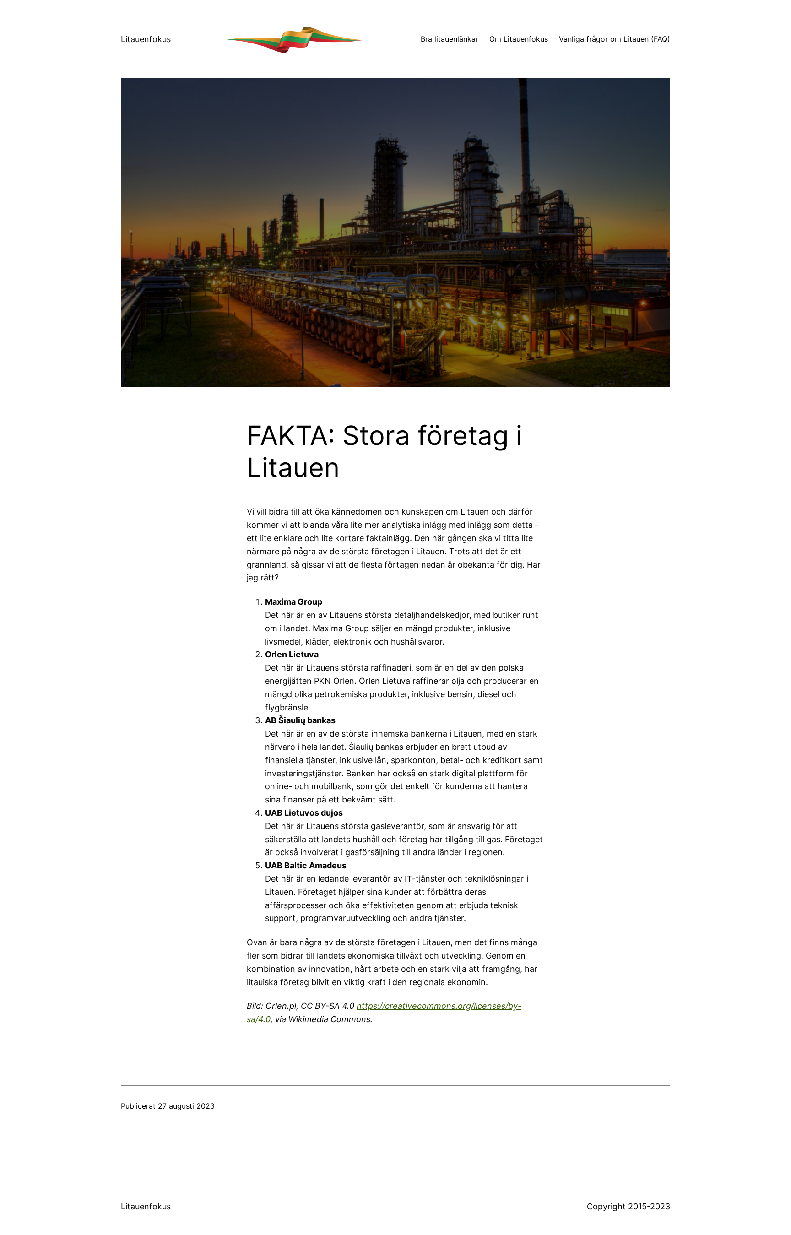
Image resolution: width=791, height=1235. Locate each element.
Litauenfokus (146, 39)
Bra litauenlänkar (449, 38)
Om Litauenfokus (518, 38)
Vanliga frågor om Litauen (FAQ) (614, 38)
